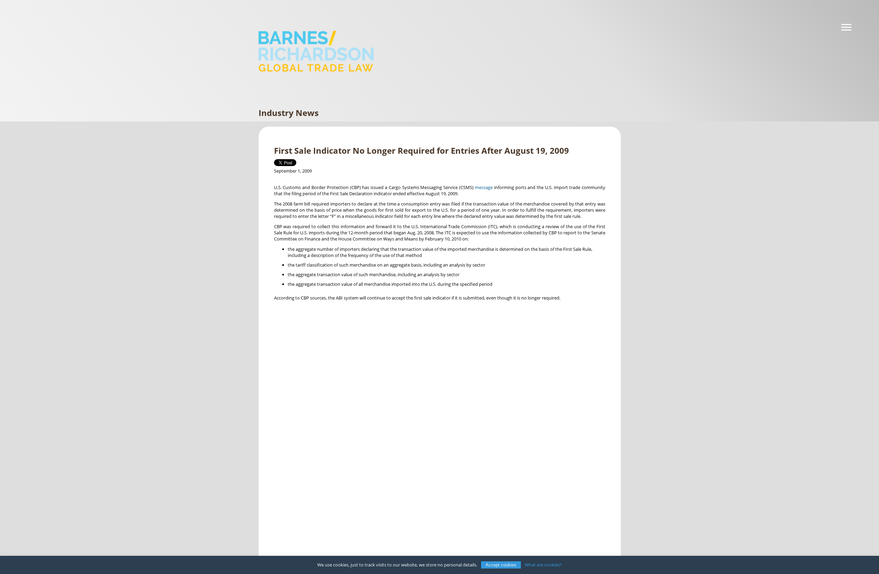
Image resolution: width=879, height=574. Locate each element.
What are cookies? (543, 565)
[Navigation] (846, 27)
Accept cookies (501, 564)
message (484, 187)
